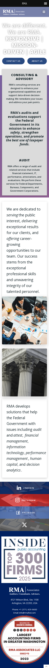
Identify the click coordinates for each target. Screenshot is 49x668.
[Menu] (44, 12)
